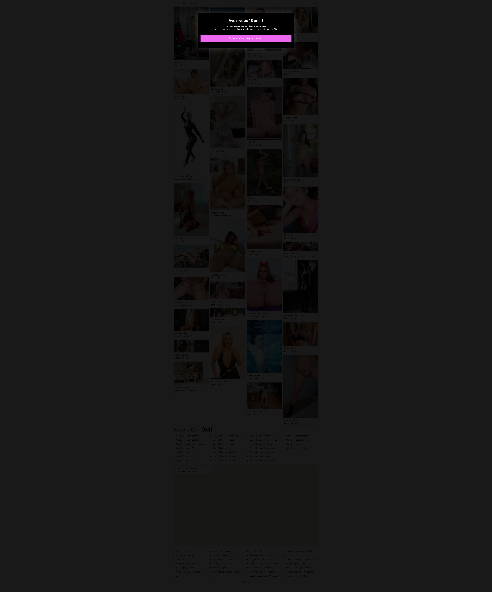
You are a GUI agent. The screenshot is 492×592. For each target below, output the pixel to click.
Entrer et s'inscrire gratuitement (246, 38)
